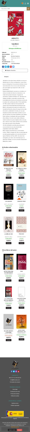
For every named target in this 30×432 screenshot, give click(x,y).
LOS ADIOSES (8, 201)
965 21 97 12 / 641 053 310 (15, 377)
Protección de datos (15, 393)
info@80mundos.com (15, 379)
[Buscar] (28, 8)
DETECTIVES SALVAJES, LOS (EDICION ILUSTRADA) (21, 331)
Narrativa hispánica (15, 56)
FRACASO (21, 234)
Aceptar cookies (12, 430)
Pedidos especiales (15, 405)
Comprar (9, 177)
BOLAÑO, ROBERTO (15, 40)
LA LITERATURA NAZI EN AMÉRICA (8, 299)
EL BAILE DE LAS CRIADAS (8, 169)
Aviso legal (15, 389)
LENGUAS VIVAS (21, 201)
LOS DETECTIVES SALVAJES (21, 299)
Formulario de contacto (15, 382)
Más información (15, 427)
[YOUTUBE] (18, 371)
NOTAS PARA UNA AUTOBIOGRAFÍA (8, 272)
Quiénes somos (15, 403)
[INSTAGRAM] (16, 371)
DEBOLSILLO (14, 52)
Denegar (19, 430)
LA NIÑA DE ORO (8, 234)
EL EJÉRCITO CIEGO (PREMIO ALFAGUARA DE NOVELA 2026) (21, 169)
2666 (21, 271)
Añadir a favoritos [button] (11, 70)
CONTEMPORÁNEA (15, 63)
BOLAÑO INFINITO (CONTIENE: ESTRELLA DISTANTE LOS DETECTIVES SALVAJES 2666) (8, 331)
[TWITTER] (14, 371)
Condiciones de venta (15, 391)
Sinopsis (6, 76)
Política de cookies (15, 395)
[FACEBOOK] (12, 371)
